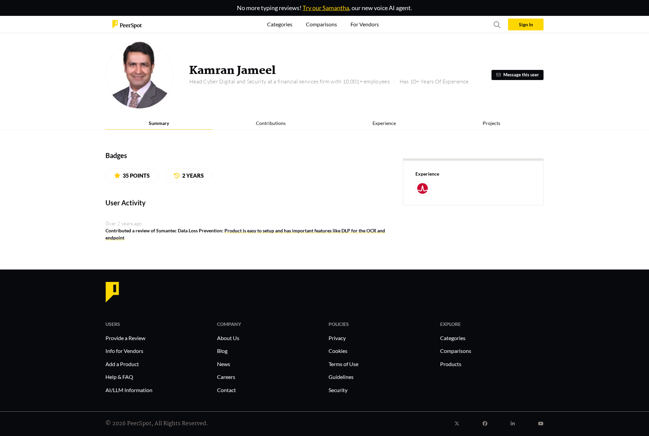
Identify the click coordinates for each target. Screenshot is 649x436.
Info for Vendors (124, 351)
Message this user (521, 74)
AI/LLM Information (128, 390)
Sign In (526, 24)
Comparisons (455, 351)
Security (338, 390)
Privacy (337, 338)
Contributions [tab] (271, 123)
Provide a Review (125, 338)
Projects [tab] (491, 123)
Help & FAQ (119, 377)
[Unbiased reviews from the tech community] (127, 24)
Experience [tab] (384, 123)
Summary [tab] (159, 123)
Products (450, 364)
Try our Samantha (326, 7)
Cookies (338, 351)
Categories (452, 338)
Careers (226, 377)
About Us (228, 338)
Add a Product (122, 364)
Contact (226, 390)
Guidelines (341, 377)
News (223, 364)
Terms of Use (343, 364)
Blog (222, 351)
